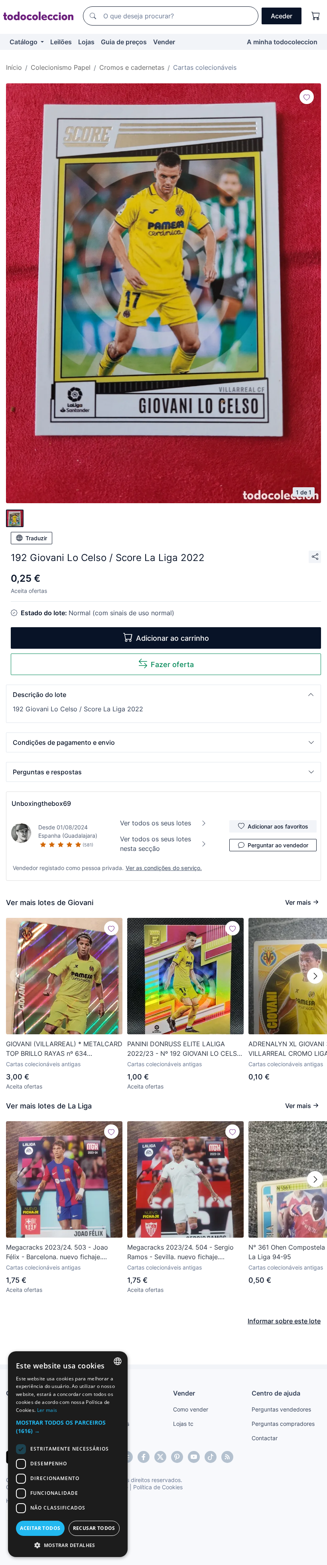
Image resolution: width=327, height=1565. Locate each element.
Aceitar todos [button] (40, 1528)
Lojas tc (183, 1423)
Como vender (190, 1409)
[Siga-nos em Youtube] (194, 1457)
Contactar (265, 1438)
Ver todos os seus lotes (155, 823)
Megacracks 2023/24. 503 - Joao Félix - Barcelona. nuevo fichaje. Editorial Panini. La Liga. (57, 1252)
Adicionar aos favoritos (278, 826)
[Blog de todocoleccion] (227, 1457)
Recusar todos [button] (94, 1528)
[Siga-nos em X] (160, 1457)
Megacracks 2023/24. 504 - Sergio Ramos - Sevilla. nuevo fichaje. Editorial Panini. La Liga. (180, 1252)
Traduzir (36, 538)
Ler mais (47, 1410)
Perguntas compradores (283, 1423)
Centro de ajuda (276, 1393)
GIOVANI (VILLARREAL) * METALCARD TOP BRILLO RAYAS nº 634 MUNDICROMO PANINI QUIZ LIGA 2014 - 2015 (64, 1049)
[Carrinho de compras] (316, 16)
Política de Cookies (158, 1487)
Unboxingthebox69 (41, 803)
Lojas (86, 42)
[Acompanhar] (306, 97)
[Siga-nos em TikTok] (211, 1457)
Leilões (61, 42)
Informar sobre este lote (284, 1321)
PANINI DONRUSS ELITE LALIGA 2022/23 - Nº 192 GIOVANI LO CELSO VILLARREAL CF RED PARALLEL (184, 1049)
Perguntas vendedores (281, 1409)
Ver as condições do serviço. (164, 867)
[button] (163, 694)
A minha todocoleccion (282, 42)
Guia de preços (124, 42)
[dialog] (68, 1454)
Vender (164, 42)
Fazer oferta (172, 664)
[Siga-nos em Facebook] (144, 1457)
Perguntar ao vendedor (278, 845)
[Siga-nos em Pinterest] (177, 1457)
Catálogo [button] (24, 42)
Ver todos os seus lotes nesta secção (155, 843)
